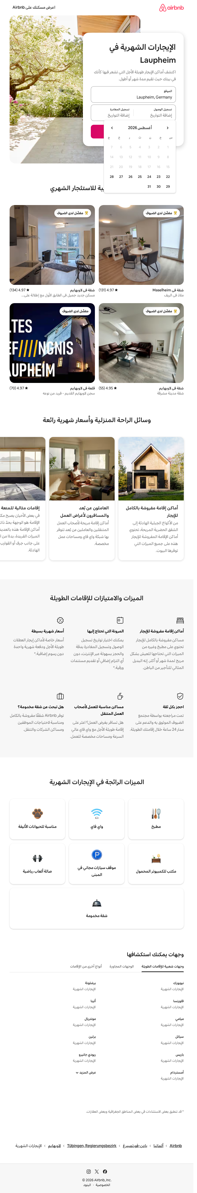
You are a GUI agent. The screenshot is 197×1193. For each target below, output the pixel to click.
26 (130, 177)
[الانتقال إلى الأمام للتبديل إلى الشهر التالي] (112, 127)
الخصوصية (103, 1185)
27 (121, 177)
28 (112, 177)
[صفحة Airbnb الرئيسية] (171, 7)
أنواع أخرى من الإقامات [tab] (86, 966)
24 (149, 177)
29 (168, 186)
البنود (87, 1185)
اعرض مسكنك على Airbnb (33, 7)
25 (140, 177)
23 (158, 177)
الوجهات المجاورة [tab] (122, 966)
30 (159, 186)
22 (168, 177)
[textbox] (154, 116)
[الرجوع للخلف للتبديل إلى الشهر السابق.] (167, 127)
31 (149, 186)
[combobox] (133, 97)
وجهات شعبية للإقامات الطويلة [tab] (163, 966)
